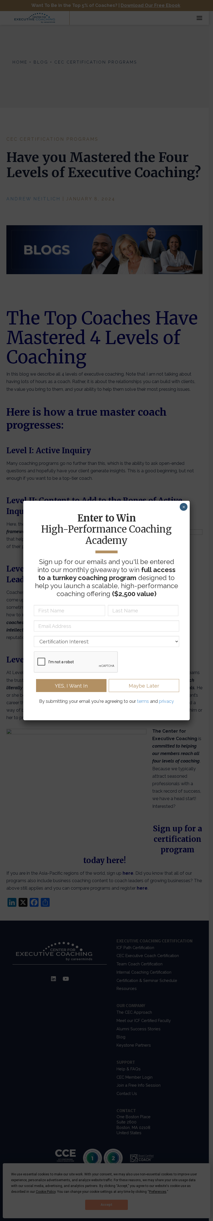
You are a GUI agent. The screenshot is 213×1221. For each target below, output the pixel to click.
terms (143, 701)
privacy (166, 701)
